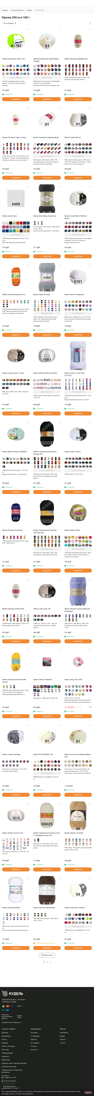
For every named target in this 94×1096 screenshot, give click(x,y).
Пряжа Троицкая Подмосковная (46, 137)
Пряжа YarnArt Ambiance (42, 679)
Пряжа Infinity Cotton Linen (12, 833)
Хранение (5, 1056)
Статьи (62, 1043)
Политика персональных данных (7, 1016)
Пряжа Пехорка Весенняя (12, 530)
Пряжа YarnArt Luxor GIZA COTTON (74, 374)
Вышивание (6, 1036)
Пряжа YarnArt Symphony (74, 294)
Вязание (5, 1033)
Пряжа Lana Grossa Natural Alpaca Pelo (77, 755)
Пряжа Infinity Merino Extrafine (45, 373)
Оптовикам (35, 1043)
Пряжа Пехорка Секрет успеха (14, 137)
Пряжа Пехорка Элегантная (13, 609)
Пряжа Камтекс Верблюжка (44, 907)
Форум (62, 1036)
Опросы (63, 1039)
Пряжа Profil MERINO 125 (43, 754)
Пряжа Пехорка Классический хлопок (14, 680)
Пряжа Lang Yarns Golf (73, 679)
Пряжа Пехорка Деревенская (75, 59)
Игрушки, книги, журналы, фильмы (14, 1063)
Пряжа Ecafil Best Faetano (74, 907)
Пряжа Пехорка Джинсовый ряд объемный (77, 610)
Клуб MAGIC (64, 1033)
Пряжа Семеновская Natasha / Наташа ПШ (45, 452)
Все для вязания (17, 10)
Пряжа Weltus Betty (72, 530)
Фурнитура (6, 1060)
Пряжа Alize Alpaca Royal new (44, 216)
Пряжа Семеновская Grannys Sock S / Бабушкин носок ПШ (46, 834)
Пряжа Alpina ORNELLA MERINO (14, 451)
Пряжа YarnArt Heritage (11, 754)
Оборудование (7, 1053)
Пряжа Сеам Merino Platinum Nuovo (75, 217)
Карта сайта (19, 1016)
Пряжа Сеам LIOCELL (72, 451)
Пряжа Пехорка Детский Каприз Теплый (46, 60)
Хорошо (88, 1092)
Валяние (5, 1043)
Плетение (5, 1050)
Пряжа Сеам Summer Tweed (13, 373)
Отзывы (34, 1046)
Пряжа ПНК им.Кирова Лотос (13, 294)
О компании (35, 1036)
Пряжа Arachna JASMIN (11, 907)
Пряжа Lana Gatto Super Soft (13, 59)
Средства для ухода (9, 1066)
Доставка (34, 1033)
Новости (34, 1039)
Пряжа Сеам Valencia (72, 137)
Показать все (47, 955)
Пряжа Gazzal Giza (9, 216)
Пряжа (29, 10)
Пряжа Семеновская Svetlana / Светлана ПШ (45, 531)
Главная (5, 10)
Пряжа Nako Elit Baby (41, 294)
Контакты (34, 1050)
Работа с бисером (8, 1046)
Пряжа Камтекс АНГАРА (73, 833)
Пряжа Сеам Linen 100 (42, 609)
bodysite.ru (17, 1022)
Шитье (4, 1039)
